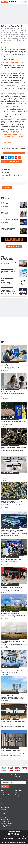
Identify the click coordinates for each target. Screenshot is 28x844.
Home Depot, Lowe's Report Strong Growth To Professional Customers (9, 263)
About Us (4, 837)
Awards (4, 278)
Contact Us (9, 837)
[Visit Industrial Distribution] (3, 770)
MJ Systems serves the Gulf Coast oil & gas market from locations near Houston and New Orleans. (13, 698)
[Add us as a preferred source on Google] (19, 157)
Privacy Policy (23, 837)
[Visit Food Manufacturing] (10, 767)
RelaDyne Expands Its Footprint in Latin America (9, 220)
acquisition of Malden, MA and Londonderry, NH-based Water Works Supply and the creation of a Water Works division (13, 134)
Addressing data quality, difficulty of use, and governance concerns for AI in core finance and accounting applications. (12, 367)
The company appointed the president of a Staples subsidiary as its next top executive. (13, 671)
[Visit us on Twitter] (15, 834)
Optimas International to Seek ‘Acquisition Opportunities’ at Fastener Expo (12, 531)
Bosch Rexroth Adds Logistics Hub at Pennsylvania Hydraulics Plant (10, 751)
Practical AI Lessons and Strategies (7, 204)
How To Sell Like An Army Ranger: (10, 62)
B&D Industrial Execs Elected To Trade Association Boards (7, 282)
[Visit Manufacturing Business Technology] (17, 770)
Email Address (6, 181)
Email (2, 779)
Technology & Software (7, 472)
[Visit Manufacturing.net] (10, 770)
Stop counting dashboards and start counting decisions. (11, 477)
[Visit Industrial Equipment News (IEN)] (17, 767)
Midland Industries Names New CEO (10, 669)
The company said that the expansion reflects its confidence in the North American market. (12, 754)
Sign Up (4, 786)
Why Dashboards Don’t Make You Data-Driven (12, 475)
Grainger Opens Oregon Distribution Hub (11, 587)
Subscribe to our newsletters (14, 153)
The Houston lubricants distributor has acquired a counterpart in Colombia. (12, 423)
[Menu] (25, 2)
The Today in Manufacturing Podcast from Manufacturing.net (8, 291)
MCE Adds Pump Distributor (8, 695)
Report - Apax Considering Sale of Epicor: (12, 85)
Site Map (15, 840)
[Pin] (16, 157)
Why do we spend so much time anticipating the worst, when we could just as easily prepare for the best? (13, 395)
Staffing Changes (6, 666)
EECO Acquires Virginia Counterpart (10, 613)
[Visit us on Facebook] (9, 834)
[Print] (2, 157)
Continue (7, 187)
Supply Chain (5, 259)
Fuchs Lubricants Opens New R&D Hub (11, 559)
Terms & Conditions (8, 838)
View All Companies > (14, 246)
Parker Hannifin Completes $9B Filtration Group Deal (13, 722)
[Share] (6, 157)
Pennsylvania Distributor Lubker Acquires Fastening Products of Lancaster (11, 502)
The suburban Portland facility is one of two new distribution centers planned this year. (12, 589)
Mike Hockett (7, 42)
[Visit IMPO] (24, 767)
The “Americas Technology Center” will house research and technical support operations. (12, 562)
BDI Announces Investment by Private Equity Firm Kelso (8, 229)
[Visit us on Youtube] (18, 834)
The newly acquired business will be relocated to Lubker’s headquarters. (12, 505)
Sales (3, 269)
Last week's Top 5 (6, 142)
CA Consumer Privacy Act (20, 838)
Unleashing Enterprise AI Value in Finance (11, 364)
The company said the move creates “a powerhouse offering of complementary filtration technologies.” (13, 725)
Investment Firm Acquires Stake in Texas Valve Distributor (13, 642)
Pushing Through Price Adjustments (7, 211)
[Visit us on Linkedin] (12, 834)
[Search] (22, 2)
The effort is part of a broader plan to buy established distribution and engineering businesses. (14, 534)
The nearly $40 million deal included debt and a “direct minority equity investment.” (14, 645)
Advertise (16, 837)
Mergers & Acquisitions (7, 418)
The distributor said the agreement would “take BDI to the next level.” (14, 451)
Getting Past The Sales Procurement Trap (8, 272)
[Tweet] (12, 157)
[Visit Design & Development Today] (3, 767)
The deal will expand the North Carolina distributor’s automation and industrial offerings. (13, 616)
